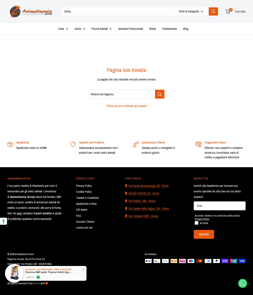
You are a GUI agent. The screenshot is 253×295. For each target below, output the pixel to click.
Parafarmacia (169, 29)
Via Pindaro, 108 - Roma (141, 201)
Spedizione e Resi (86, 204)
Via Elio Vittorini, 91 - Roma (143, 193)
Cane (61, 29)
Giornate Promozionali (130, 29)
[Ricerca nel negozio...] (159, 94)
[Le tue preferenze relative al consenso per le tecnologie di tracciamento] (3, 221)
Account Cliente (85, 222)
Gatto (78, 29)
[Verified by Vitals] (38, 277)
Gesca (36, 283)
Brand (152, 29)
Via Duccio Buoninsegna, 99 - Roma (148, 186)
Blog (186, 29)
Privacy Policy (84, 186)
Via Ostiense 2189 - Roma (143, 216)
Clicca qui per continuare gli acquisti (126, 106)
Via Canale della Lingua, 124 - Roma (148, 208)
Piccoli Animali (100, 29)
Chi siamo (81, 210)
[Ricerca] (213, 11)
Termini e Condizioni (87, 198)
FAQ (78, 216)
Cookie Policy (84, 192)
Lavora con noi (84, 227)
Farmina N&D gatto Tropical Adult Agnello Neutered (48, 272)
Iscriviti (204, 234)
